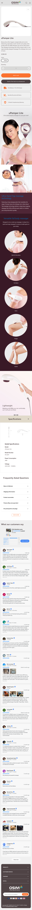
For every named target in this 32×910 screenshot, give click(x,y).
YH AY (8, 654)
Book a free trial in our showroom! (16, 81)
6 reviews (8, 595)
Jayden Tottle (10, 583)
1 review (8, 584)
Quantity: (3, 64)
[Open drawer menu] (2, 2)
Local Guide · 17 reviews (11, 771)
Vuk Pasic (9, 726)
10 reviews (9, 550)
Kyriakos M (9, 821)
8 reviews (8, 845)
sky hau (8, 593)
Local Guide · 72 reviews (11, 759)
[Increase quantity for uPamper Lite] (28, 68)
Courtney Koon (10, 638)
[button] (14, 415)
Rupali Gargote (10, 770)
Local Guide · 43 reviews (11, 742)
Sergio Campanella (11, 808)
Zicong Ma (9, 741)
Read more (5, 560)
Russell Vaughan (10, 686)
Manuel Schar (10, 792)
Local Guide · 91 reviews (11, 622)
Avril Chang (9, 566)
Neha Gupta (9, 549)
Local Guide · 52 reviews (11, 727)
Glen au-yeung (10, 664)
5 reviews (8, 710)
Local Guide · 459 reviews (12, 610)
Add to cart (16, 75)
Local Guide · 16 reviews (11, 656)
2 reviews (8, 688)
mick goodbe (9, 709)
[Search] (26, 2)
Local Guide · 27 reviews (11, 810)
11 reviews (9, 639)
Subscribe (25, 894)
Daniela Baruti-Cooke (11, 758)
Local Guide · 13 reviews (11, 567)
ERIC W (8, 609)
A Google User (10, 843)
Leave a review (25, 541)
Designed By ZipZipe (10, 906)
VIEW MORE (16, 515)
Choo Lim (9, 781)
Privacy (15, 906)
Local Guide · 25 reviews (11, 665)
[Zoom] (28, 9)
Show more (16, 859)
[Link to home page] (16, 888)
